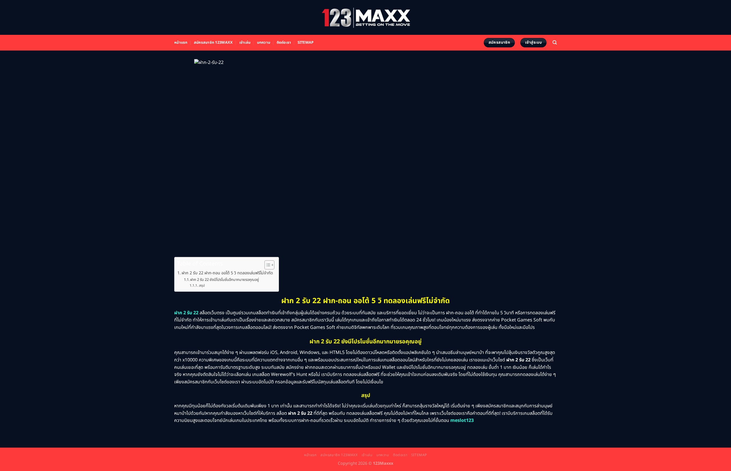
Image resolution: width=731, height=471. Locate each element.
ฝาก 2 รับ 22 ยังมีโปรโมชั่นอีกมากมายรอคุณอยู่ (224, 280)
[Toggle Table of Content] (266, 265)
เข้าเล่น (245, 42)
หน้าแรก (181, 42)
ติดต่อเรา (284, 42)
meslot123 (462, 420)
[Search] (555, 42)
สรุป (201, 285)
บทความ (263, 42)
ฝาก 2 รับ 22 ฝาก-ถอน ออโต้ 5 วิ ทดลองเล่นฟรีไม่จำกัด (227, 273)
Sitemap (306, 42)
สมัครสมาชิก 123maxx (213, 42)
